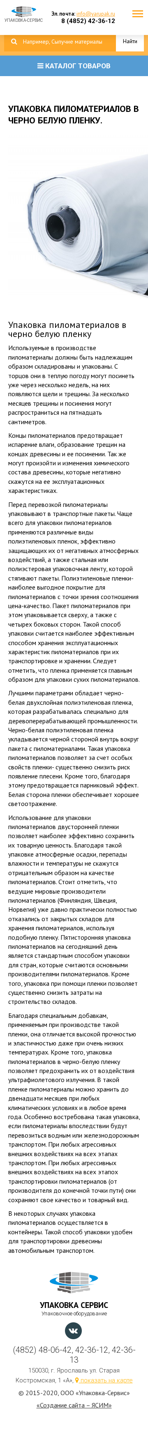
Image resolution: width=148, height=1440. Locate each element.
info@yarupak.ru (95, 13)
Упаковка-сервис (24, 18)
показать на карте (106, 1380)
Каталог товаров (77, 66)
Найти (130, 41)
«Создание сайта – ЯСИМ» (74, 1405)
